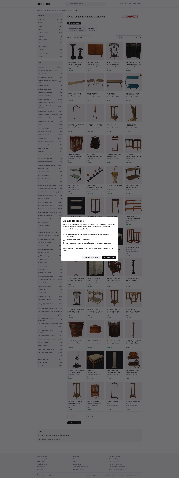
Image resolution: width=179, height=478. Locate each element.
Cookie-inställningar (92, 257)
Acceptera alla (109, 257)
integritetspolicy (82, 248)
